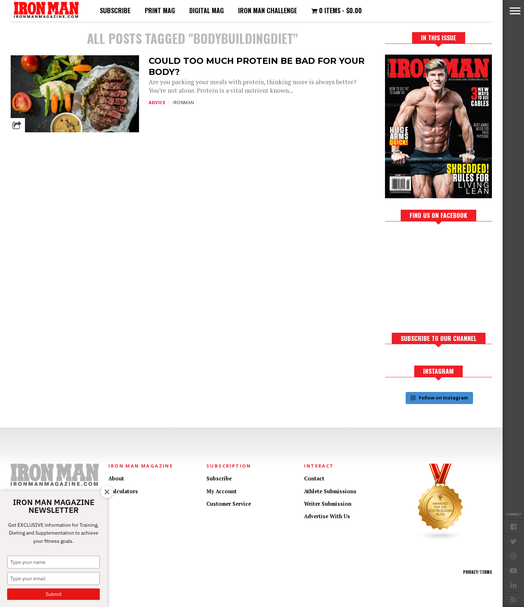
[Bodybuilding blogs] (440, 538)
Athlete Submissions (330, 491)
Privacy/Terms (477, 572)
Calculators (123, 491)
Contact (314, 478)
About (116, 478)
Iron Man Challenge (267, 10)
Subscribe (115, 10)
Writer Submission (327, 503)
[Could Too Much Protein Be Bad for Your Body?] (75, 130)
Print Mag (160, 10)
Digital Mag (206, 10)
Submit (54, 594)
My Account (221, 491)
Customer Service (228, 503)
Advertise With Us (327, 516)
